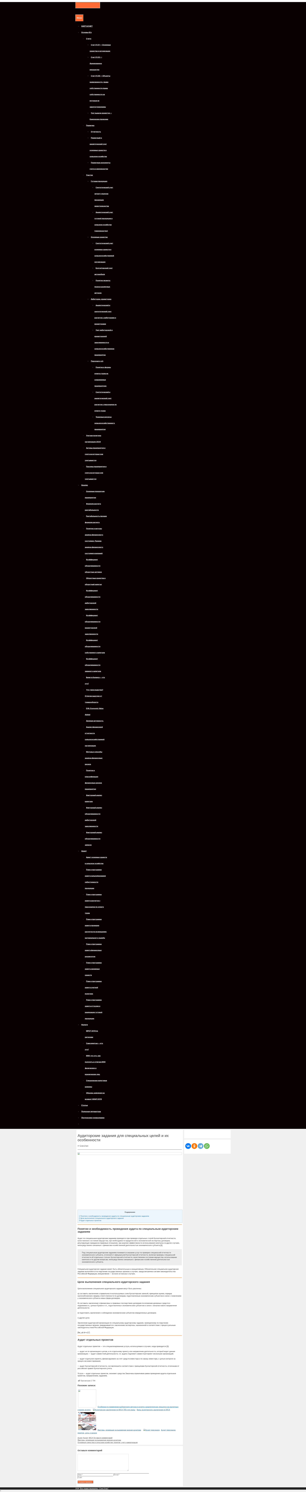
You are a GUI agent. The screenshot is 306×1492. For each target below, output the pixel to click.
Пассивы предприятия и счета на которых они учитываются (96, 472)
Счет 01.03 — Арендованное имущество (96, 63)
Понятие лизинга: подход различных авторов (102, 286)
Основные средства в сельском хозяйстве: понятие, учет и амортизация (108, 1442)
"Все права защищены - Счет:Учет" (94, 1488)
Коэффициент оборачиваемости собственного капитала (95, 646)
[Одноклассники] (194, 1146)
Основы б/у (86, 32)
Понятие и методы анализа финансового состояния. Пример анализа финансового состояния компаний (94, 541)
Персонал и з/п (97, 361)
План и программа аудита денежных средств (93, 969)
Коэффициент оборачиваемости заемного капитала (93, 665)
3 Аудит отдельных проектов (90, 1220)
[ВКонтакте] (188, 1146)
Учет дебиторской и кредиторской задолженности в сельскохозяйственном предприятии (104, 342)
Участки (89, 175)
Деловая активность (94, 721)
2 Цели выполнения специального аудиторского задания (101, 1218)
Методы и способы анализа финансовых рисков (93, 758)
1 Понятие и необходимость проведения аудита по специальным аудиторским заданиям (114, 1216)
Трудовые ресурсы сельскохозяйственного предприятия (104, 423)
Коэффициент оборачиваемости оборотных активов (93, 566)
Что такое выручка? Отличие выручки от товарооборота (94, 696)
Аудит (84, 851)
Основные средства (99, 237)
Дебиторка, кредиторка (101, 299)
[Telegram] (200, 1146)
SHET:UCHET (87, 26)
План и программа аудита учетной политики (93, 987)
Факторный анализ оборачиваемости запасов (93, 838)
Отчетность (96, 132)
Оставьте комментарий (102, 1438)
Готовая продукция (99, 181)
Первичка (90, 125)
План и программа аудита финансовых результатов (93, 950)
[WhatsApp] (207, 1146)
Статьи (84, 1105)
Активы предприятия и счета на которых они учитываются (95, 454)
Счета (88, 39)
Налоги (84, 1025)
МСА (91, 1438)
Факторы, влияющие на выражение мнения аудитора (99, 1440)
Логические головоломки (92, 1118)
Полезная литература (91, 1111)
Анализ (84, 485)
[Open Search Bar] (76, 11)
